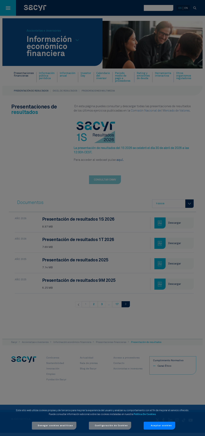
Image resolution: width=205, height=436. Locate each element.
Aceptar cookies (161, 426)
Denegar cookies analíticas (55, 426)
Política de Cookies (145, 414)
